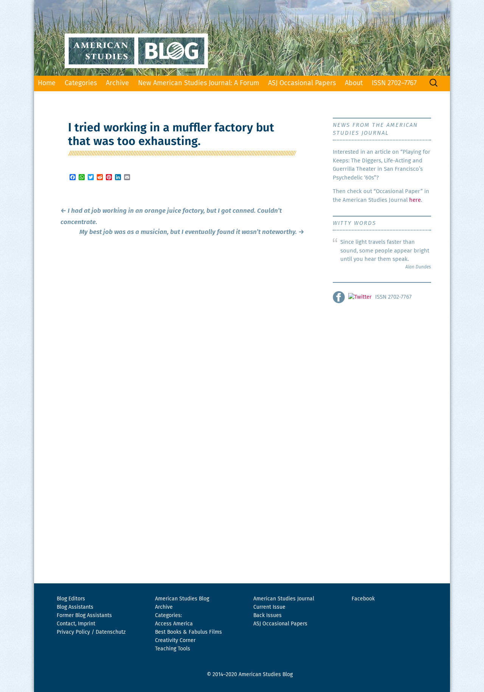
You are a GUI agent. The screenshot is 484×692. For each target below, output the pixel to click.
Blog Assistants (75, 607)
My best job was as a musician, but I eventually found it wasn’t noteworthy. (191, 232)
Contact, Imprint (76, 624)
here (415, 200)
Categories (81, 83)
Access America (174, 624)
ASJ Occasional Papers (302, 83)
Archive (117, 83)
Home (47, 83)
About (354, 83)
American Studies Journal (283, 599)
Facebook (363, 599)
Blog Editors (71, 599)
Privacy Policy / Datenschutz (91, 632)
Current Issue (269, 607)
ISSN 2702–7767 (394, 83)
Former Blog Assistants (84, 615)
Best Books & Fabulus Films (188, 632)
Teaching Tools (172, 648)
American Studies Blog (182, 599)
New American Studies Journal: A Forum (198, 83)
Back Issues (267, 615)
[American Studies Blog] (242, 38)
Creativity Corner (175, 640)
